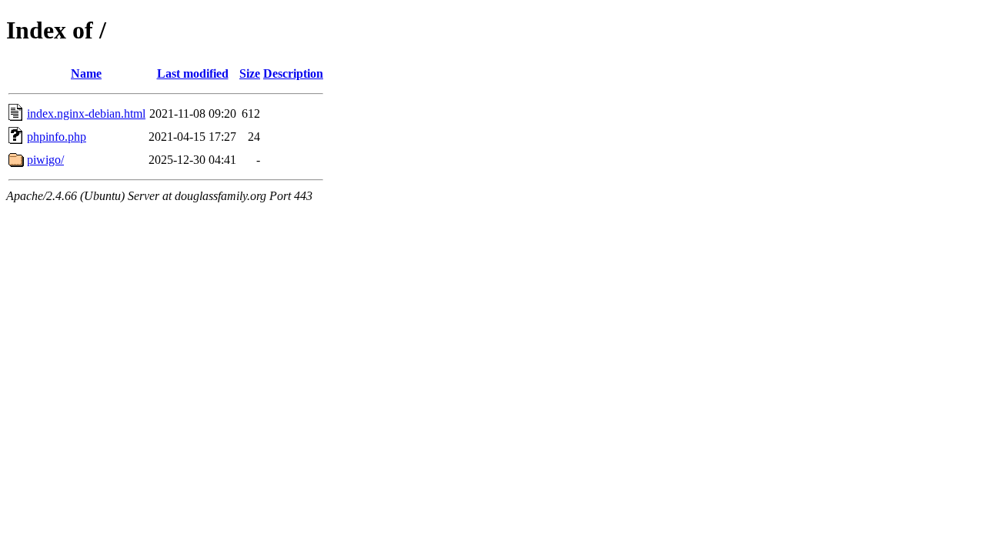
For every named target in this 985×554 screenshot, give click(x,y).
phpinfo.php (56, 136)
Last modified (193, 73)
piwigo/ (45, 159)
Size (249, 73)
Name (86, 73)
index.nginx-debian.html (86, 113)
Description (293, 73)
